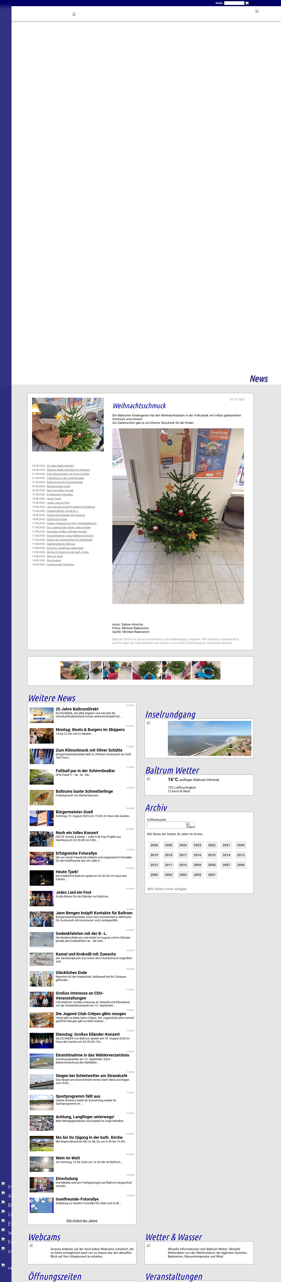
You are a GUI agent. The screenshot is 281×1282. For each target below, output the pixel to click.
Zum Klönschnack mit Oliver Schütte (68, 473)
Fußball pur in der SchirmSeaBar (65, 478)
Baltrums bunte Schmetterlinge (65, 482)
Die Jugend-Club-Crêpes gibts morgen (69, 527)
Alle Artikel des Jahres (82, 1221)
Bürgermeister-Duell (58, 486)
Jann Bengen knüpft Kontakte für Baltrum (71, 506)
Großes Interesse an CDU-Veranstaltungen (71, 523)
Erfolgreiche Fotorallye (60, 494)
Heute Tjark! (54, 498)
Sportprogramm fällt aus (61, 543)
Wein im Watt (55, 556)
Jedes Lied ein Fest (58, 502)
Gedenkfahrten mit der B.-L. (63, 511)
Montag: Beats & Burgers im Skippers (68, 469)
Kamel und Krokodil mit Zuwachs (66, 515)
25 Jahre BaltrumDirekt (60, 465)
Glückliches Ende (57, 519)
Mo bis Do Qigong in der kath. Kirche (68, 552)
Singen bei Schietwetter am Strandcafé (69, 539)
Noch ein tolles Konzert (60, 490)
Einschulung (54, 560)
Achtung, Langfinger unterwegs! (65, 548)
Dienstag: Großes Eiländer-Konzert (67, 531)
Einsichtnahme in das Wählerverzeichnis (70, 535)
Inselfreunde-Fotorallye (60, 564)
